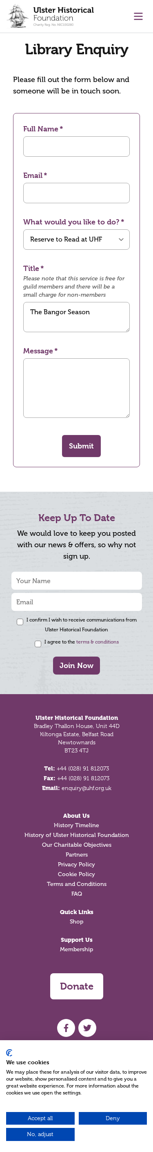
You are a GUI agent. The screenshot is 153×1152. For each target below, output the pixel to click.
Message (38, 350)
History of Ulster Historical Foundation (76, 835)
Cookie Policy (76, 874)
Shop (76, 921)
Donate (76, 986)
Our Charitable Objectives (76, 844)
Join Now (76, 665)
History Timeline (76, 825)
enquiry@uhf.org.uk (86, 788)
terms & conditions (97, 642)
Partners (77, 854)
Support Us (77, 940)
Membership (76, 949)
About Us (76, 815)
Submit (81, 446)
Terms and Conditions (76, 884)
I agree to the (81, 642)
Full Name (40, 128)
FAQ (76, 893)
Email (32, 175)
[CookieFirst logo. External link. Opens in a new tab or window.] (9, 1053)
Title (31, 268)
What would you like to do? (71, 222)
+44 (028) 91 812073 (83, 768)
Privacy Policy (76, 864)
